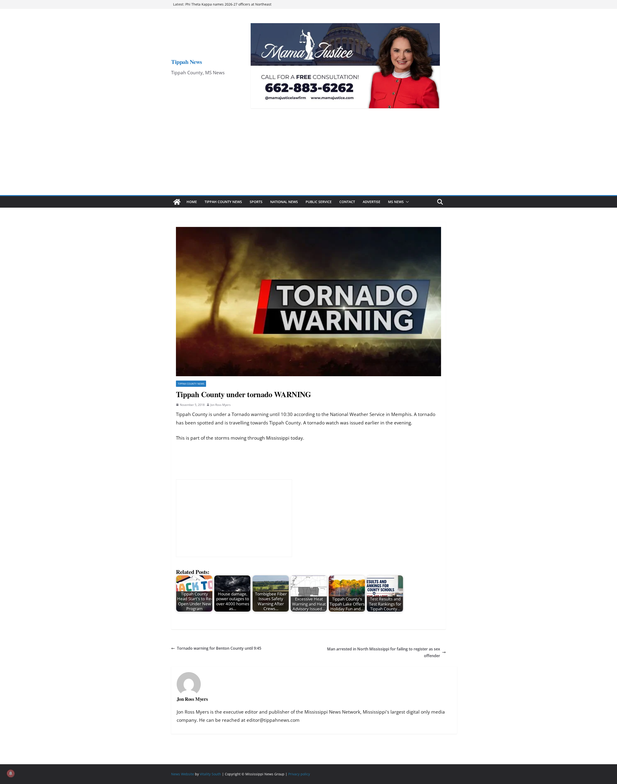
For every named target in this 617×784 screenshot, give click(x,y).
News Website (182, 774)
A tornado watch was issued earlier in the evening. (357, 423)
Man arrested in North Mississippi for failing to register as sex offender (383, 652)
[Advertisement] (308, 159)
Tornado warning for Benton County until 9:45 (219, 648)
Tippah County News (223, 201)
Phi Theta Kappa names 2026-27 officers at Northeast (228, 4)
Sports (256, 201)
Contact (347, 201)
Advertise (371, 201)
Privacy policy (299, 774)
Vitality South (210, 774)
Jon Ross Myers (220, 405)
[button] (406, 201)
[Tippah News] (177, 202)
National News (284, 201)
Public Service (319, 201)
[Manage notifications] (10, 773)
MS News (396, 201)
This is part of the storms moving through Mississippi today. (240, 438)
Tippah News (186, 61)
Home (192, 201)
